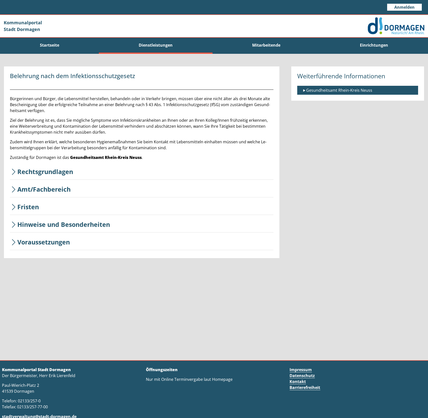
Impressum (301, 369)
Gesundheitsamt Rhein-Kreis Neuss (339, 90)
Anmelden (404, 7)
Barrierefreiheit (305, 387)
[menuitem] (49, 45)
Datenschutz (302, 375)
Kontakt (298, 381)
